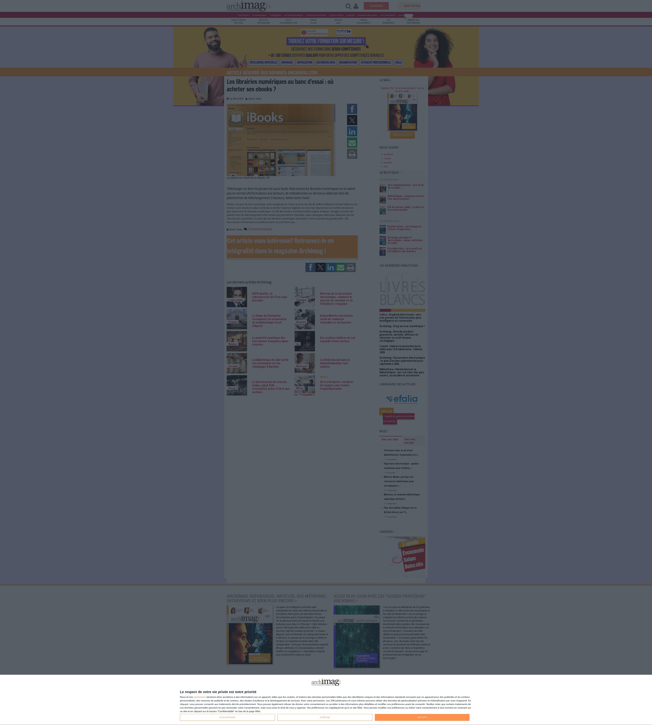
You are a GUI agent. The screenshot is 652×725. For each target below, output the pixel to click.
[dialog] (326, 700)
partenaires (200, 697)
